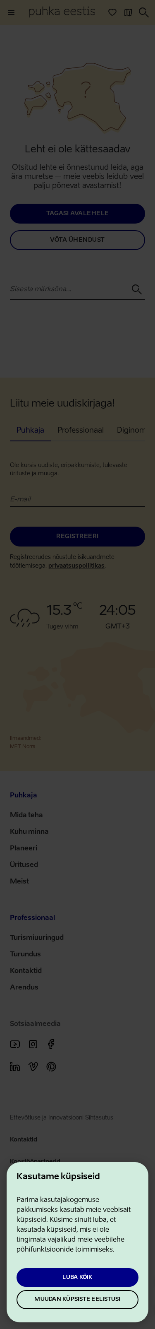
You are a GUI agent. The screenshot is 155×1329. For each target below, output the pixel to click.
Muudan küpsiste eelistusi (77, 1299)
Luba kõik (77, 1277)
